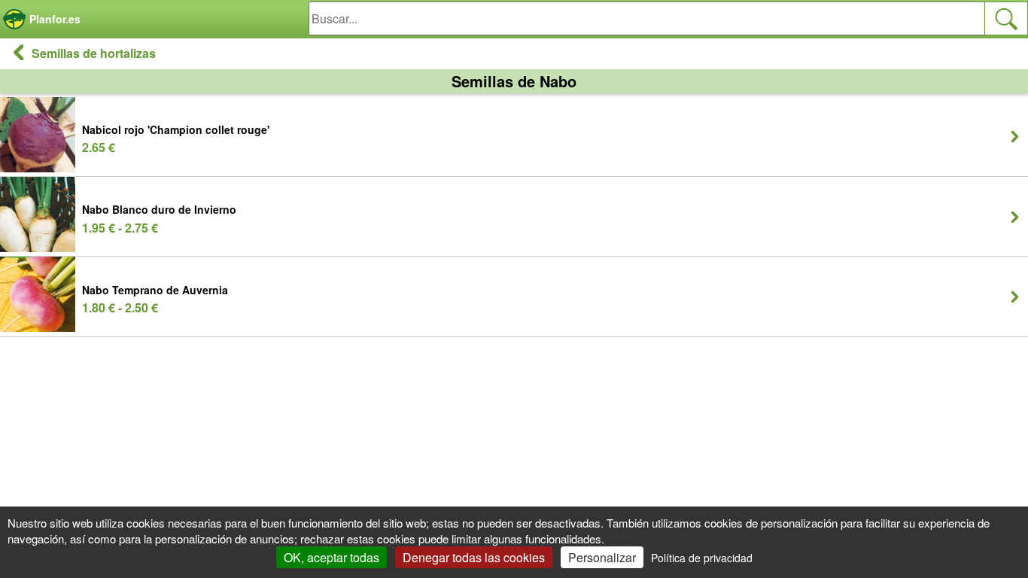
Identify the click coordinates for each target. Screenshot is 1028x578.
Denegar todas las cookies (474, 557)
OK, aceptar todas (331, 557)
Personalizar (602, 557)
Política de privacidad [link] (702, 557)
